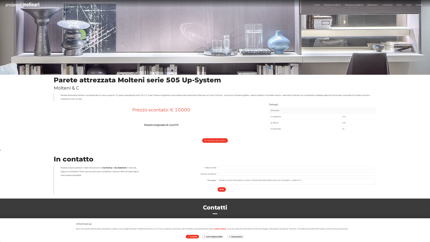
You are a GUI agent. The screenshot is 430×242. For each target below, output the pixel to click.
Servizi (399, 5)
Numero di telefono (208, 174)
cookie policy (219, 229)
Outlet (408, 5)
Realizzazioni (373, 5)
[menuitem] (317, 5)
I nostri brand (387, 5)
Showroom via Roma (332, 5)
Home (317, 5)
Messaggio (211, 180)
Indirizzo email (210, 168)
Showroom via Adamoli (354, 5)
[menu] (231, 4)
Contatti (419, 5)
